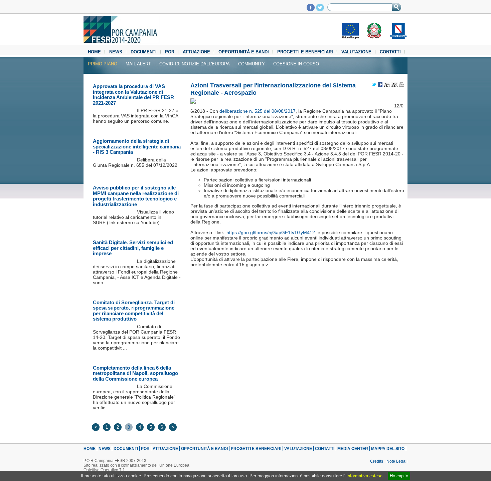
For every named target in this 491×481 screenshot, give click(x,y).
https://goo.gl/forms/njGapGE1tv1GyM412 (270, 232)
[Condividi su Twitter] (374, 85)
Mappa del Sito (387, 448)
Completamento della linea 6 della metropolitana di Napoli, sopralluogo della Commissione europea (135, 373)
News (115, 51)
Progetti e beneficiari (305, 51)
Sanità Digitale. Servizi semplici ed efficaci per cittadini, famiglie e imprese (133, 247)
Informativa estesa (364, 475)
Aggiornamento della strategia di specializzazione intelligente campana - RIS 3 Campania (137, 146)
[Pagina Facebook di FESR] (311, 9)
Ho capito (399, 475)
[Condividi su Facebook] (380, 85)
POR (169, 51)
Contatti (390, 51)
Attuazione (196, 51)
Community (251, 63)
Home (94, 51)
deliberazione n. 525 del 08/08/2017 (257, 111)
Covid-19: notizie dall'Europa (194, 63)
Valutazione (356, 51)
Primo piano (102, 63)
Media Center (352, 448)
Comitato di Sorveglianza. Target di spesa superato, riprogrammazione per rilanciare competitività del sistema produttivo (134, 311)
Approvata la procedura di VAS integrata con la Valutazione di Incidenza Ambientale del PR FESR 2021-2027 (133, 94)
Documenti (144, 51)
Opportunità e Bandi (243, 51)
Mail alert (138, 63)
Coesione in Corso (296, 63)
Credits (376, 461)
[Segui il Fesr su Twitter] (320, 9)
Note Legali (396, 461)
